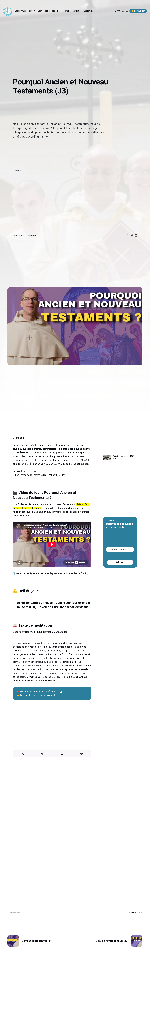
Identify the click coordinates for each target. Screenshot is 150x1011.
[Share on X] (127, 235)
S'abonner (120, 562)
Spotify (84, 573)
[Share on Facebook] (131, 235)
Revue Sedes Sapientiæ (82, 11)
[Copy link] (82, 753)
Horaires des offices (53, 11)
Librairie (67, 11)
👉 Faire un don (138, 11)
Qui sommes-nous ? (23, 11)
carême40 (18, 171)
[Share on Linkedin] (135, 235)
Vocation (38, 11)
